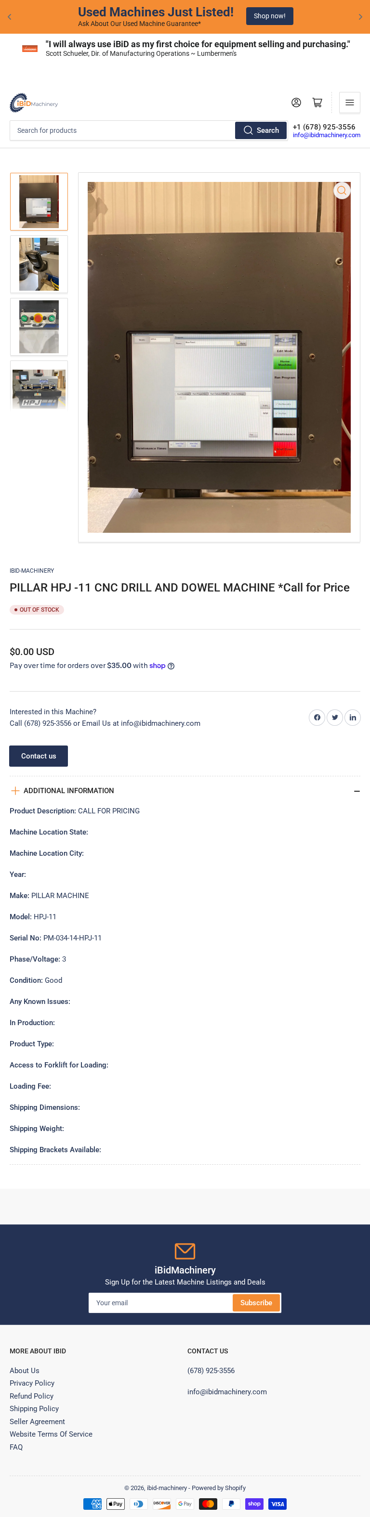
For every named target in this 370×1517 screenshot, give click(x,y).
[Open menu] (349, 102)
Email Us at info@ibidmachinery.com (141, 723)
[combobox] (149, 130)
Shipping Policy (34, 1408)
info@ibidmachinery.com (326, 135)
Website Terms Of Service (51, 1434)
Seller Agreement (37, 1421)
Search (268, 130)
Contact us (38, 756)
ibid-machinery (32, 570)
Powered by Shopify (219, 1487)
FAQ (16, 1447)
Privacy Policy (32, 1383)
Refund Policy (31, 1396)
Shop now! (269, 16)
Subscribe (256, 1302)
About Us (25, 1370)
